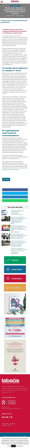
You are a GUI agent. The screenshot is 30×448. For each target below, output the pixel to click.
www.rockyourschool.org (13, 158)
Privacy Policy (19, 446)
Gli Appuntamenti (15, 5)
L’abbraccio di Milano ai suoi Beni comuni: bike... (16, 245)
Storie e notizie (21, 219)
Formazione (13, 210)
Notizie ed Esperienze (15, 211)
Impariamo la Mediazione (17, 238)
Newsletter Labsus (6, 425)
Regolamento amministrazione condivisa (17, 229)
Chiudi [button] (13, 446)
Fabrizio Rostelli (11, 15)
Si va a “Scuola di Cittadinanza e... (14, 252)
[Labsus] (15, 1)
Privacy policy (5, 423)
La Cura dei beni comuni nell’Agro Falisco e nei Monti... (16, 222)
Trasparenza (12, 423)
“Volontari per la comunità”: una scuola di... (16, 213)
